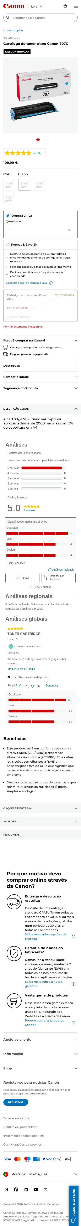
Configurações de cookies (22, 1144)
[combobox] (40, 18)
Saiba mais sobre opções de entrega (46, 936)
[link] (40, 300)
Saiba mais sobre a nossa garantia (43, 984)
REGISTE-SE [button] (15, 1102)
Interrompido (14, 30)
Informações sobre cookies (23, 1136)
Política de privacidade (20, 1127)
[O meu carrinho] (65, 6)
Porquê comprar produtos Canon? (44, 1023)
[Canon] (13, 6)
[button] (38, 139)
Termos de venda (16, 1118)
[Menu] (76, 6)
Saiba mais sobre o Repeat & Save (27, 282)
